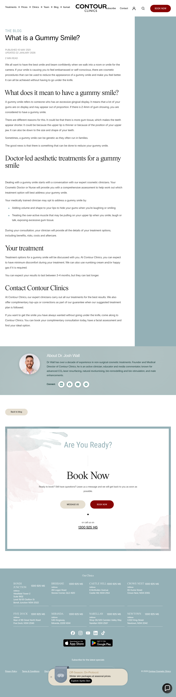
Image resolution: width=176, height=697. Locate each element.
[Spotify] (86, 384)
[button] (167, 688)
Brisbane (57, 584)
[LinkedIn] (61, 384)
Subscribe (111, 8)
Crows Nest (135, 584)
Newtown (134, 614)
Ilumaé (66, 7)
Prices (24, 7)
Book (160, 8)
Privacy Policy (11, 671)
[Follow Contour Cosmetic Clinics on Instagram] (80, 633)
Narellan (96, 614)
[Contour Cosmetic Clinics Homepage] (88, 8)
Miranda (57, 614)
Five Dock (20, 614)
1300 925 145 (88, 527)
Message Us (73, 504)
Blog (56, 7)
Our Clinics (88, 575)
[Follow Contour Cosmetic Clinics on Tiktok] (103, 633)
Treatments (10, 7)
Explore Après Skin (80, 680)
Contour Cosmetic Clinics (159, 671)
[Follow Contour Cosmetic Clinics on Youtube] (88, 633)
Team (46, 7)
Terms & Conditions (30, 671)
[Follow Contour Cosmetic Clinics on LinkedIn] (96, 633)
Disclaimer (48, 671)
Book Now (102, 504)
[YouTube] (78, 384)
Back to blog (16, 412)
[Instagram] (70, 384)
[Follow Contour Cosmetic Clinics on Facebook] (73, 633)
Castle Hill (98, 584)
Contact (124, 8)
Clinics (35, 7)
